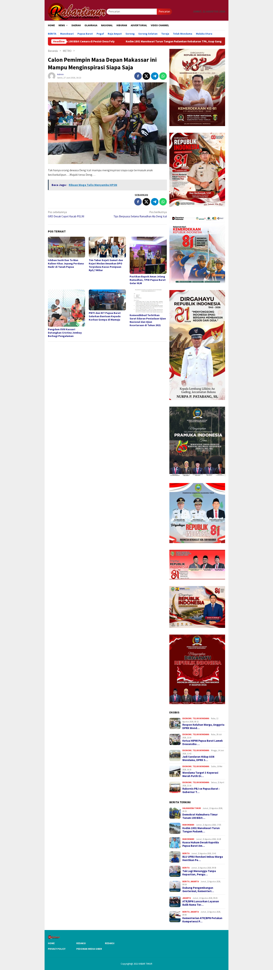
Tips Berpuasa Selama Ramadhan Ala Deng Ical (140, 214)
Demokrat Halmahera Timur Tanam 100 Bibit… (200, 816)
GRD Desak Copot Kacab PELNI (66, 214)
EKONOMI (187, 718)
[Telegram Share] (154, 76)
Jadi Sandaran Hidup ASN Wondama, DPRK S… (198, 758)
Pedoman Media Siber (89, 948)
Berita (185, 853)
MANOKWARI (188, 824)
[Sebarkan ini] (138, 76)
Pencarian (164, 11)
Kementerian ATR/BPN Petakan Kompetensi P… (202, 919)
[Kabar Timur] (77, 11)
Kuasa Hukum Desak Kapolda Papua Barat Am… (200, 844)
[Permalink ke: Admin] (51, 76)
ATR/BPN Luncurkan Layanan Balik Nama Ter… (200, 903)
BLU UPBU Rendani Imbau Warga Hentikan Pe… (202, 858)
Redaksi (81, 943)
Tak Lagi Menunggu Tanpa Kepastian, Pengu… (199, 872)
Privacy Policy (56, 948)
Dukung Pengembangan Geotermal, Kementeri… (198, 889)
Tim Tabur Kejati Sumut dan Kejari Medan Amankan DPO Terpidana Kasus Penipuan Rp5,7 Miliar (106, 265)
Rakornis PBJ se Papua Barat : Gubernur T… (201, 790)
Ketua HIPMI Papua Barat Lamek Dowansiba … (202, 742)
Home (51, 943)
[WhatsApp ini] (163, 76)
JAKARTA (194, 881)
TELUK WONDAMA (201, 718)
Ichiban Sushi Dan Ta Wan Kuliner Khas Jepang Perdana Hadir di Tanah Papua (66, 263)
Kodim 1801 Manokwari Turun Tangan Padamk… (201, 829)
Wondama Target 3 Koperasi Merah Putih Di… (200, 774)
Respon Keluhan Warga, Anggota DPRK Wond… (203, 726)
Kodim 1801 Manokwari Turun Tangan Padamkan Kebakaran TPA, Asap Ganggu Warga (132, 41)
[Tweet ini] (146, 76)
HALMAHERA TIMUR (191, 808)
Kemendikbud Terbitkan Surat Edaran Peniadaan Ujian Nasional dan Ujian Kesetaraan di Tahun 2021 (148, 320)
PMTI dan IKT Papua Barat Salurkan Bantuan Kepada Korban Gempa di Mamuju (105, 316)
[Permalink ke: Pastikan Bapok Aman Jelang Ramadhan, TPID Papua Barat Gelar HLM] (148, 255)
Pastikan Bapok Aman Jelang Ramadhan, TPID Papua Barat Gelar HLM (148, 280)
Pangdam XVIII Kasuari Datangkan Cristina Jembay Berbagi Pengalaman (65, 333)
